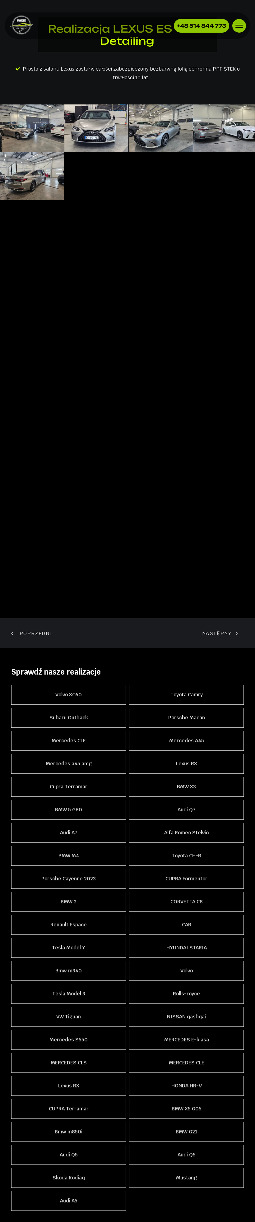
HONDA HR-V (186, 1085)
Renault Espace (68, 924)
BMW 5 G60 (68, 809)
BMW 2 (68, 901)
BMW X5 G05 (187, 1108)
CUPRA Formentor (186, 878)
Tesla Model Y (68, 947)
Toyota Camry (186, 694)
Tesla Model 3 (68, 993)
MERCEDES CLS (69, 1062)
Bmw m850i (68, 1131)
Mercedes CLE (69, 740)
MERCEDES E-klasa (186, 1039)
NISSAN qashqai (186, 1016)
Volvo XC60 (68, 694)
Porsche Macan (186, 717)
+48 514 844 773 (201, 26)
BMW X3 (186, 786)
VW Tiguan (68, 1016)
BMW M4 (68, 855)
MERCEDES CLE (186, 1062)
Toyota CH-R (186, 855)
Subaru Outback (68, 717)
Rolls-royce (186, 993)
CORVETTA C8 (186, 901)
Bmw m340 (68, 970)
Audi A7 (68, 832)
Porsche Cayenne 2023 (68, 878)
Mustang (186, 1177)
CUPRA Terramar (69, 1108)
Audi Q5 (69, 1154)
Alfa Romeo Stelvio (186, 832)
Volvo (186, 970)
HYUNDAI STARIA (186, 947)
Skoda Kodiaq (69, 1177)
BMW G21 (186, 1131)
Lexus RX (186, 763)
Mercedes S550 (68, 1039)
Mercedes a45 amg (69, 763)
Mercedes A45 (186, 740)
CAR (186, 924)
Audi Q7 (187, 809)
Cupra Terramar (68, 786)
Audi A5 (68, 1200)
